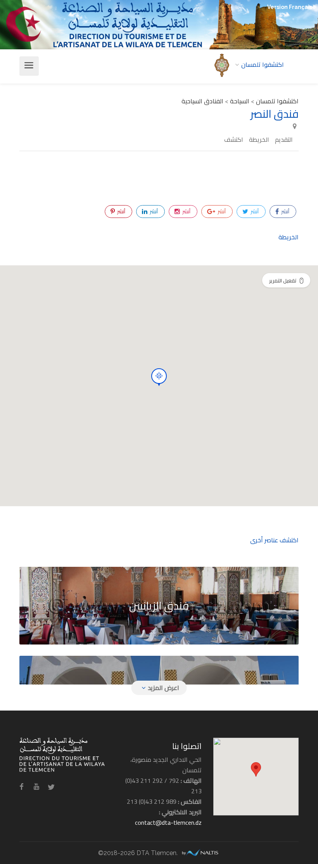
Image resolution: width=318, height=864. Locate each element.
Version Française (291, 7)
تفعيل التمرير (282, 280)
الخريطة (259, 139)
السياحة (239, 101)
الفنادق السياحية (202, 101)
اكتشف (233, 139)
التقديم (284, 139)
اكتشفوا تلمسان (277, 101)
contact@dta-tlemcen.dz (168, 822)
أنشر (284, 211)
